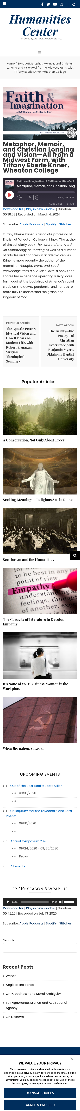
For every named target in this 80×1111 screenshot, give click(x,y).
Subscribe (55, 203)
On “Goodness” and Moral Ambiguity (33, 994)
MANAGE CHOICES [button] (40, 1093)
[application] (40, 902)
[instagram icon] (61, 4)
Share (70, 203)
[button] (71, 1059)
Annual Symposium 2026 (28, 841)
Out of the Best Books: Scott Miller (36, 786)
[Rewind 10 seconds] (21, 197)
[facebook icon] (42, 4)
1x (30, 197)
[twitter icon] (48, 4)
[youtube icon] (55, 4)
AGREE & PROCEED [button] (40, 1105)
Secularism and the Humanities (28, 559)
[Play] (8, 902)
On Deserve (15, 1017)
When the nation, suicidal (23, 748)
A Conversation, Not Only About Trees (33, 440)
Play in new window (40, 209)
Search (8, 940)
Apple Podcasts (31, 224)
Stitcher (65, 224)
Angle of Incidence (20, 985)
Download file (13, 209)
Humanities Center (40, 25)
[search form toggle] (74, 5)
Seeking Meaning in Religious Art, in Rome (38, 499)
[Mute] (61, 902)
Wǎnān (11, 976)
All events (17, 866)
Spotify (51, 224)
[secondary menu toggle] (4, 3)
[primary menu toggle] (40, 52)
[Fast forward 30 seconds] (43, 197)
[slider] (69, 901)
